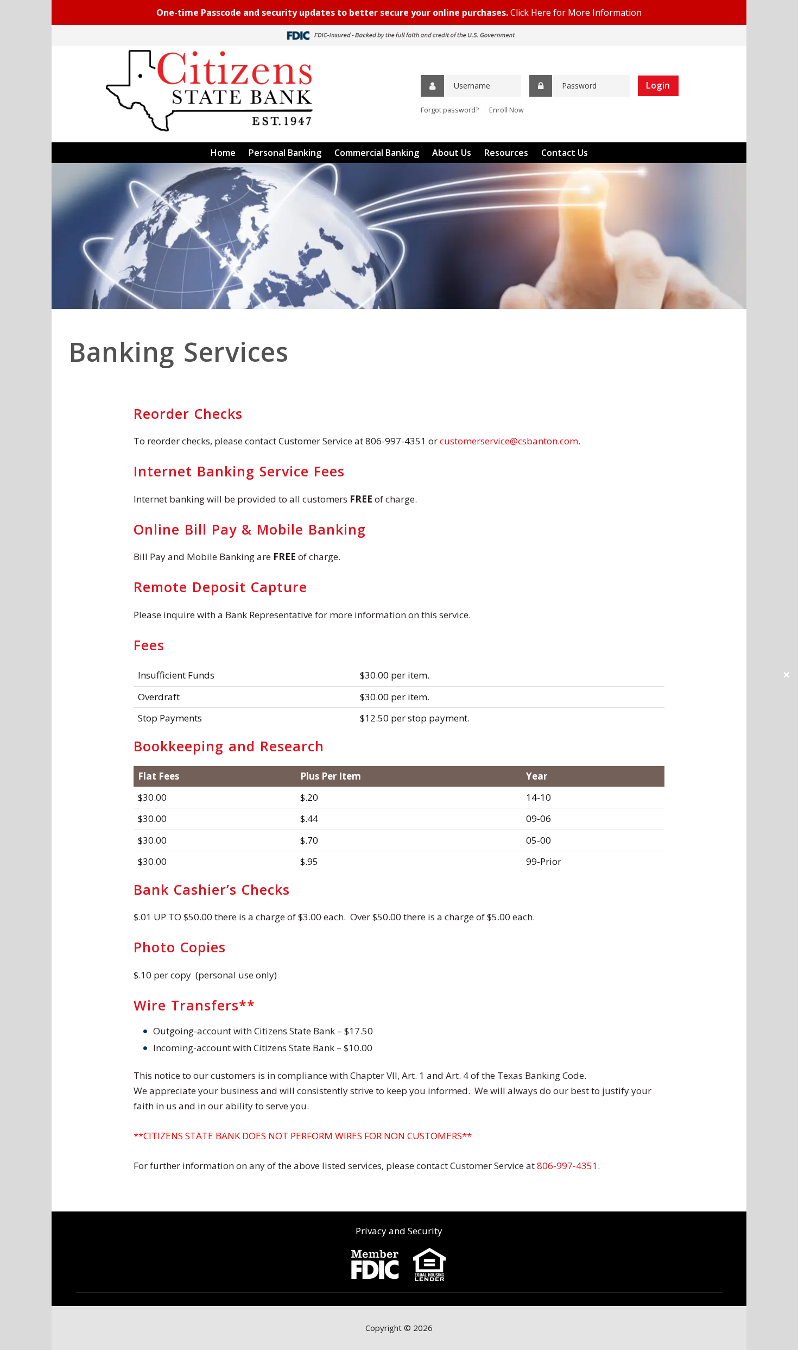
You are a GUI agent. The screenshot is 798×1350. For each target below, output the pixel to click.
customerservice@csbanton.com (509, 441)
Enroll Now (506, 110)
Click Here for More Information (576, 12)
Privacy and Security (399, 1231)
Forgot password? (450, 110)
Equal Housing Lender (429, 1264)
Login (658, 85)
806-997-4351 (567, 1165)
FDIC (374, 1264)
